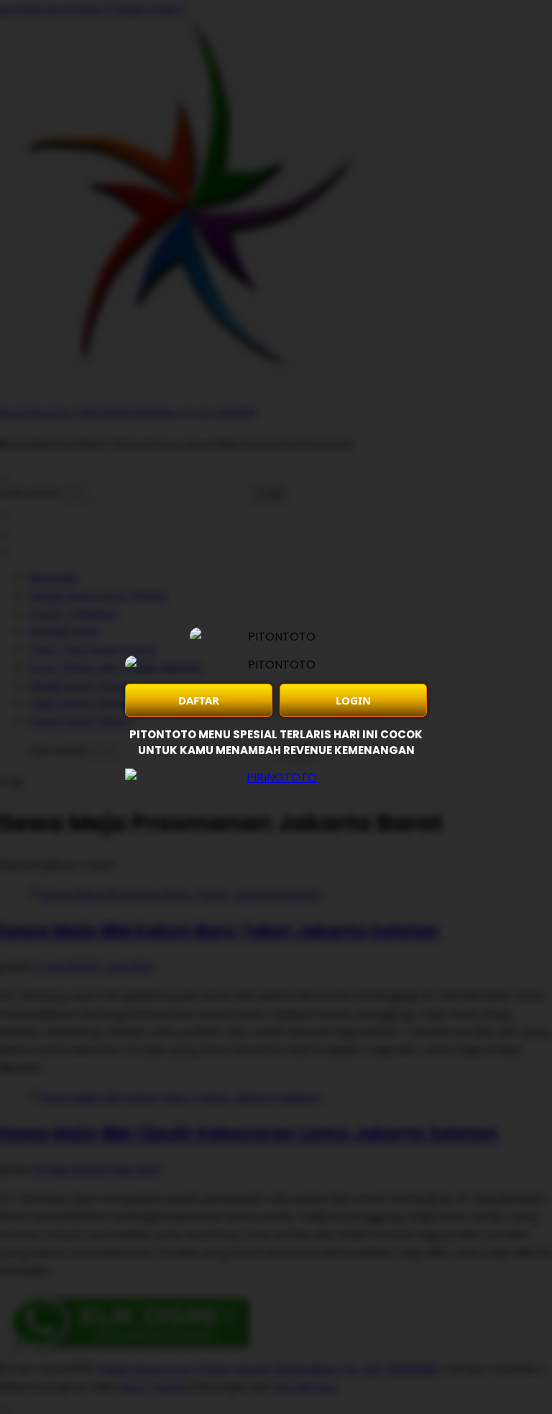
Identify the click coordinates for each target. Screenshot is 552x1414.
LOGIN (353, 700)
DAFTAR (198, 700)
